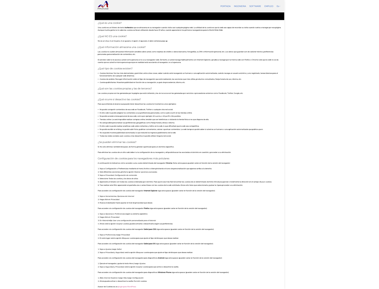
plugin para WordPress (127, 287)
